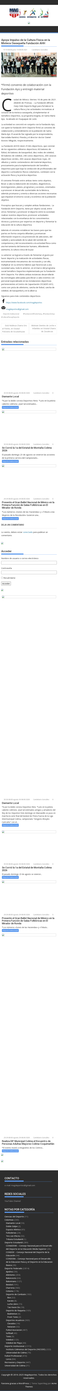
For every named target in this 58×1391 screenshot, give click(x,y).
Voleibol (9, 1339)
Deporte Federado (13, 1268)
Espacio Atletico (13, 1229)
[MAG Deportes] (3, 28)
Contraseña (6, 568)
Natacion (11, 1326)
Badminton (12, 1313)
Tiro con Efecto (13, 1236)
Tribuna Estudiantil (14, 1239)
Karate (10, 1300)
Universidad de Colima (16, 1352)
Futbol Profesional (13, 1355)
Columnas (9, 1219)
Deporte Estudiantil (14, 1242)
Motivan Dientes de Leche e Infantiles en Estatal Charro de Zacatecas (43, 328)
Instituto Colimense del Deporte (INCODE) (25, 1349)
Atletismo (10, 1274)
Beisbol (9, 1284)
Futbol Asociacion (14, 1330)
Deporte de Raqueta (15, 1310)
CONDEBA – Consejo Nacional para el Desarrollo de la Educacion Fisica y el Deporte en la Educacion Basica (29, 1261)
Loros (8, 1359)
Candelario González (40, 50)
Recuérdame (9, 577)
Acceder (6, 583)
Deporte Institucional (11, 314)
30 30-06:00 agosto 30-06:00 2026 (16, 393)
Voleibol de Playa (14, 1342)
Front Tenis (12, 1317)
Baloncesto (11, 1278)
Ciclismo (9, 1291)
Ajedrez (9, 1271)
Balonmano (11, 1281)
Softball (9, 1333)
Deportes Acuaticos (15, 1320)
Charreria (10, 1287)
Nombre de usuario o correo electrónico (19, 558)
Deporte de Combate (16, 1294)
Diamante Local (13, 1223)
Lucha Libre (12, 1304)
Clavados (11, 1323)
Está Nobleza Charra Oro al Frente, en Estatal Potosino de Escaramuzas (14, 328)
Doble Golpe (12, 1226)
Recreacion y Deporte (15, 1362)
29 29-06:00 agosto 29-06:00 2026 (16, 499)
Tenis (8, 1336)
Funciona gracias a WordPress (15, 1383)
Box (9, 1297)
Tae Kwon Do (13, 1307)
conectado (28, 532)
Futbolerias (11, 1232)
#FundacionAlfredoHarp (32, 314)
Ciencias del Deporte (14, 1216)
